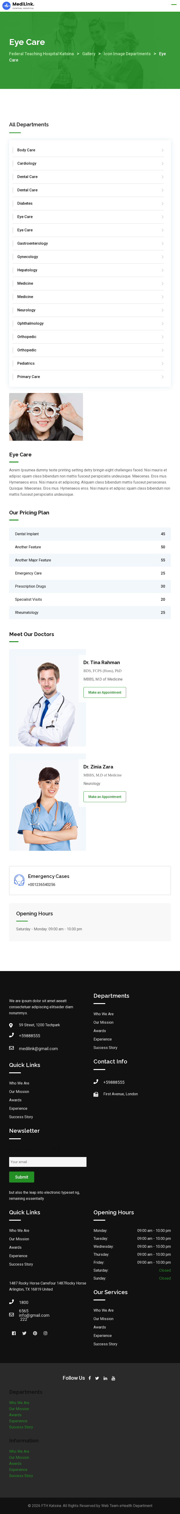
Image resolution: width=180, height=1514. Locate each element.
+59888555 (23, 1035)
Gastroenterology (32, 243)
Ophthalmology (30, 323)
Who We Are (19, 1083)
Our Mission (19, 1091)
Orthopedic (26, 337)
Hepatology (27, 270)
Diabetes (25, 203)
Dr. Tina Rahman (101, 662)
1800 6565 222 (23, 1304)
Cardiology (26, 163)
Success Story (21, 1117)
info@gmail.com (23, 1315)
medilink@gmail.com (23, 1048)
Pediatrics (26, 363)
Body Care (26, 150)
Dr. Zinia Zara (98, 767)
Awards (15, 1100)
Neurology (26, 310)
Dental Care (27, 177)
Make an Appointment (104, 692)
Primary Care (28, 377)
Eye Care (25, 217)
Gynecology (27, 257)
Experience (18, 1108)
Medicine (25, 283)
